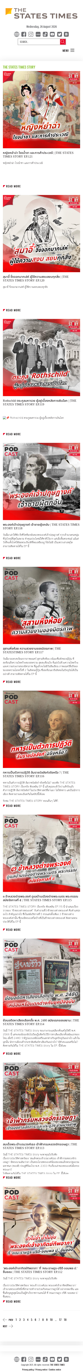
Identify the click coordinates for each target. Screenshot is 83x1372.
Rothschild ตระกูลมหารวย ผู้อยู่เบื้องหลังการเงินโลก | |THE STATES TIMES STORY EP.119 (39, 402)
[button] (68, 50)
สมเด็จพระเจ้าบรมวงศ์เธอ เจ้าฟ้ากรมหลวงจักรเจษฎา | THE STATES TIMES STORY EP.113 (40, 1146)
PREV (11, 1319)
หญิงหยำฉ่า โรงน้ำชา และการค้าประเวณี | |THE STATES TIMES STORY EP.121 (38, 155)
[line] (39, 34)
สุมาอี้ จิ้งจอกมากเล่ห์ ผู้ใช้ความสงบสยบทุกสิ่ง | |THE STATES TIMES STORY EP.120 (36, 279)
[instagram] (31, 34)
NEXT (5, 1326)
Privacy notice (42, 1369)
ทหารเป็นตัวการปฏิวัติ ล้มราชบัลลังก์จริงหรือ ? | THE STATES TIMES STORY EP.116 (36, 774)
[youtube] (53, 34)
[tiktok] (46, 34)
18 (65, 1320)
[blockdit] (66, 34)
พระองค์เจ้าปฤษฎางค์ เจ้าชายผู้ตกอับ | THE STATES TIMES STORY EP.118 (41, 526)
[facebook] (24, 34)
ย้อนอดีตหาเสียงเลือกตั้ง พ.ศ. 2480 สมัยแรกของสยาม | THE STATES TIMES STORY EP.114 (41, 1022)
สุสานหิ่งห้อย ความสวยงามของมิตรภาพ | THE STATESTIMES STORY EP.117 (32, 650)
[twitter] (59, 34)
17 (60, 1320)
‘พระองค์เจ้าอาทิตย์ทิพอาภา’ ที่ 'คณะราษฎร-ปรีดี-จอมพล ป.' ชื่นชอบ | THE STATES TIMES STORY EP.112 (40, 1270)
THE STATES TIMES (57, 1364)
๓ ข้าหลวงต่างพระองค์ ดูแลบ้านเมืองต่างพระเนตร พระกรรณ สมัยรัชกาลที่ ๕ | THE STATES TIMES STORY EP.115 (40, 898)
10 (51, 1320)
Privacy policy (28, 1369)
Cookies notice (55, 1369)
